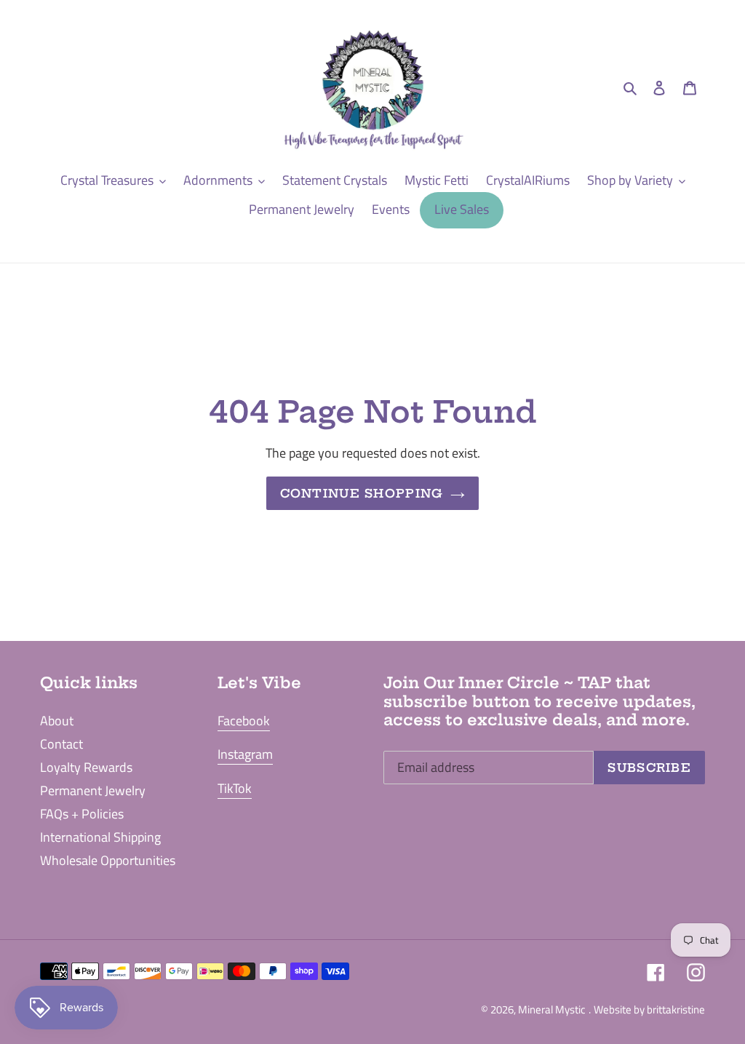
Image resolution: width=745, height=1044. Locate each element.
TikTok (235, 788)
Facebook (244, 720)
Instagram (245, 754)
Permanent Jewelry (93, 790)
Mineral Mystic (552, 1009)
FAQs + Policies (82, 814)
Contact (61, 744)
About (56, 720)
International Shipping (100, 837)
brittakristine (676, 1009)
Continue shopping (362, 493)
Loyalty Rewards (86, 767)
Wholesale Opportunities (107, 860)
